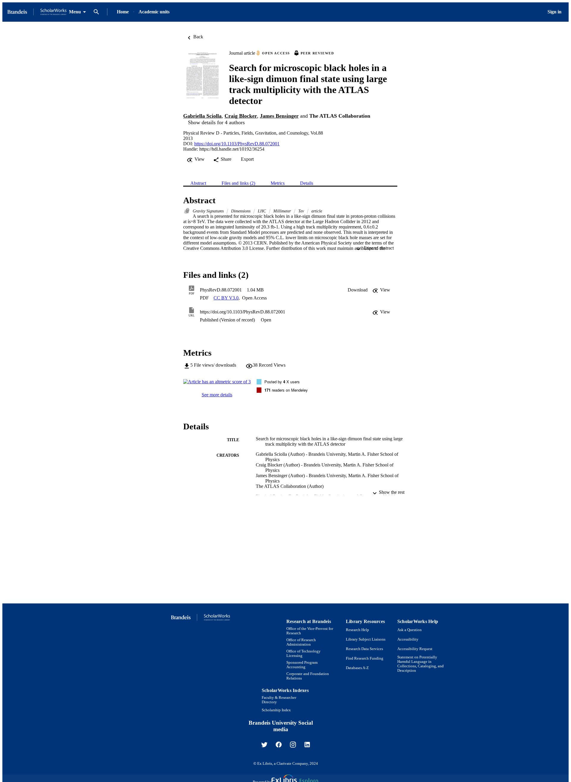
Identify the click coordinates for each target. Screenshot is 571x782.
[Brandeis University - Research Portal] (37, 12)
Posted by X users (282, 381)
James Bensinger (279, 116)
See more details (217, 394)
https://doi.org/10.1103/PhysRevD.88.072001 (237, 143)
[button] (357, 290)
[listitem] (264, 744)
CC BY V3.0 (226, 297)
